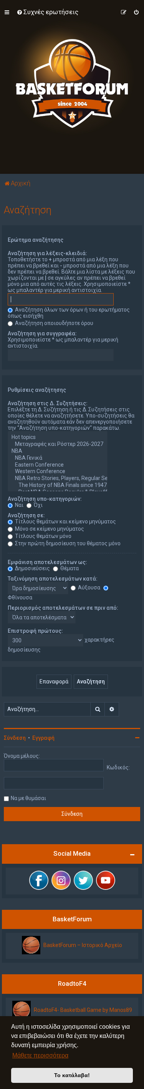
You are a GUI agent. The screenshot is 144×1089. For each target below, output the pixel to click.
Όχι (38, 505)
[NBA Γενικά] (57, 458)
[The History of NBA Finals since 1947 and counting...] (57, 485)
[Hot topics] (57, 437)
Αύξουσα (88, 587)
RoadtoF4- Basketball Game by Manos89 (83, 1010)
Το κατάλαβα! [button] (72, 1075)
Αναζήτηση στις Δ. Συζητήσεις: (48, 403)
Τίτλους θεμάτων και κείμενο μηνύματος (65, 521)
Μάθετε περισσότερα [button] (40, 1055)
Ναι (18, 505)
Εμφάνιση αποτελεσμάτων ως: (47, 562)
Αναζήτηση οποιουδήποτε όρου (53, 323)
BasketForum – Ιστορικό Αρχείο (82, 945)
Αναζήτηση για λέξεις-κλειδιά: (47, 253)
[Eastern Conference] (57, 465)
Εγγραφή (43, 738)
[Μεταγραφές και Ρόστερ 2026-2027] (57, 444)
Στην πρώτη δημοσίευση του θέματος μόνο (67, 543)
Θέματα (69, 568)
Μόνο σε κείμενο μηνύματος (49, 529)
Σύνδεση (15, 738)
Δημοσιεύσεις (32, 568)
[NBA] (57, 451)
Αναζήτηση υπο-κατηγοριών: (45, 499)
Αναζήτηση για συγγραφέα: (42, 333)
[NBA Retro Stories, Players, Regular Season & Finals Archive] (57, 478)
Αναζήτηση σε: (26, 515)
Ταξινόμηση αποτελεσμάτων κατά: (53, 579)
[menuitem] (47, 12)
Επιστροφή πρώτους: (35, 631)
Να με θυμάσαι (28, 798)
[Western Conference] (57, 471)
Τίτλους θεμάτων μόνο (42, 536)
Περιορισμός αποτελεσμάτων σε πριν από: (63, 608)
